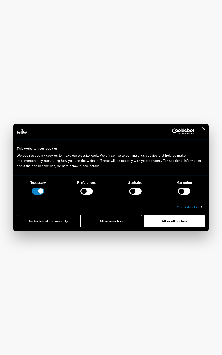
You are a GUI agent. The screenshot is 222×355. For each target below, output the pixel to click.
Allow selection (111, 221)
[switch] (86, 191)
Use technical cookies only (48, 221)
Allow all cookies (174, 221)
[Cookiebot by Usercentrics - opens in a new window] (175, 131)
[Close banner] (203, 131)
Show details (187, 207)
